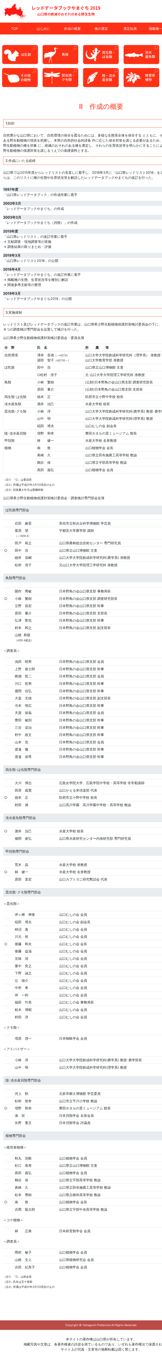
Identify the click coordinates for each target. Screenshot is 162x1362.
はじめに (43, 28)
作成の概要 (72, 28)
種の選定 (101, 28)
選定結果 (130, 28)
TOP (14, 28)
